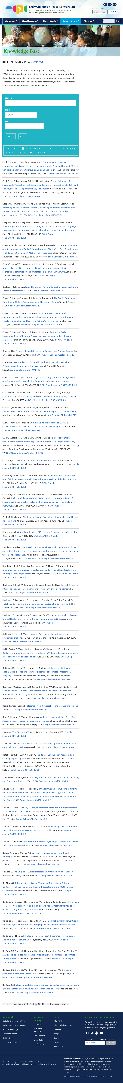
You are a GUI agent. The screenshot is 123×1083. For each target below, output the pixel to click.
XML (72, 173)
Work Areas (10, 21)
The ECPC (58, 1021)
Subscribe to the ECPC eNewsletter (99, 1040)
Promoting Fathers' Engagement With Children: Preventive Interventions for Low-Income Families (36, 336)
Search (8, 98)
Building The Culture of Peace (14, 1021)
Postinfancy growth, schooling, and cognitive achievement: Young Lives (37, 396)
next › (57, 1004)
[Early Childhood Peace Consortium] (16, 13)
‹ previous (16, 1004)
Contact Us (58, 1046)
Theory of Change (10, 1034)
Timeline (57, 1029)
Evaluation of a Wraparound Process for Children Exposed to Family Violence (40, 411)
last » (65, 1004)
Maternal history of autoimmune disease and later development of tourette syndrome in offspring (36, 672)
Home (5, 62)
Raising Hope (8, 1038)
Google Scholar (55, 173)
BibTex (67, 173)
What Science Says (10, 1029)
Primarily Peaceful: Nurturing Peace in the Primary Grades (44, 351)
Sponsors (57, 1042)
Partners (57, 1038)
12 (47, 1004)
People (57, 1034)
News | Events (49, 21)
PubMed (25, 324)
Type (7, 110)
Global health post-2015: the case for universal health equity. (47, 532)
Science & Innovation (11, 1042)
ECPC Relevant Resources (39, 1030)
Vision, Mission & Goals (63, 1025)
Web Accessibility (9, 1061)
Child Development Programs (14, 1025)
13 (50, 1004)
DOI (30, 215)
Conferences (39, 1044)
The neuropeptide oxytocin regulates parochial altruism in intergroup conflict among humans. (40, 955)
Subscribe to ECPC (98, 9)
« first (6, 1004)
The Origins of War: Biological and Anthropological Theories (43, 872)
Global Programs (29, 21)
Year (7, 121)
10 (39, 1004)
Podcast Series (39, 1036)
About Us (88, 21)
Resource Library (70, 21)
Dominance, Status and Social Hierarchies (36, 460)
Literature (38, 1024)
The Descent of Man (22, 732)
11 (43, 1004)
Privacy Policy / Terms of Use (28, 1061)
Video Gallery (39, 1040)
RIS (76, 173)
